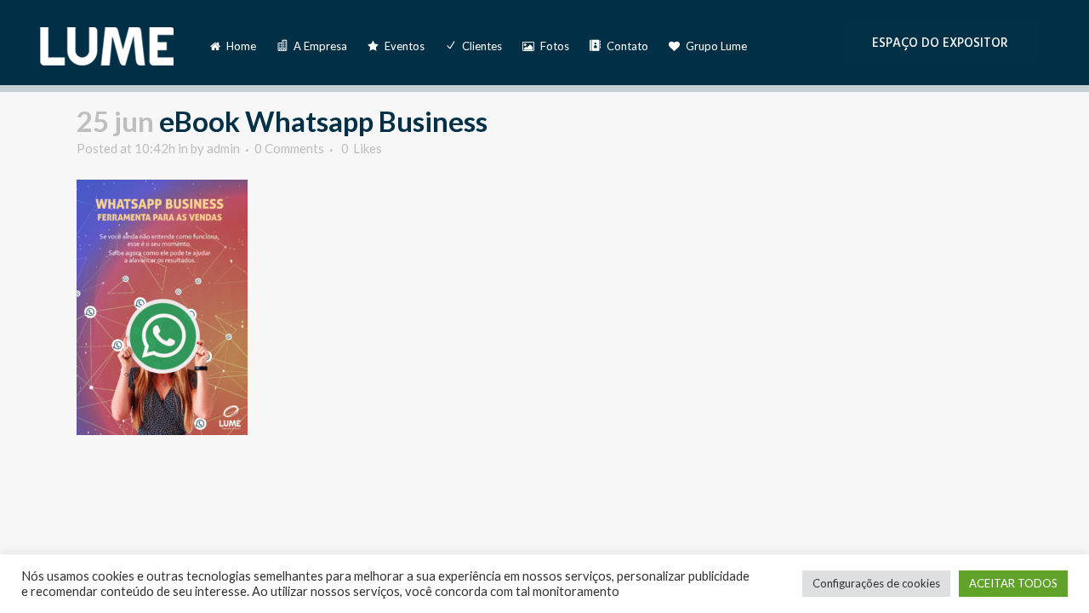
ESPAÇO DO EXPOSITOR (940, 43)
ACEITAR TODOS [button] (1013, 583)
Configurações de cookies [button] (876, 583)
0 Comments (289, 148)
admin (223, 148)
